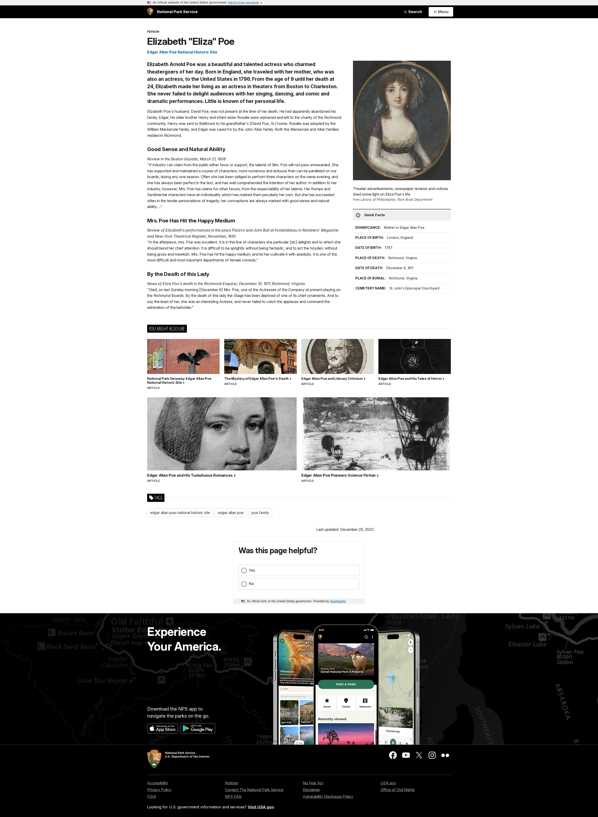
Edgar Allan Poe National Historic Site (182, 52)
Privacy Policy (159, 789)
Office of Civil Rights (398, 789)
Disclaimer (311, 789)
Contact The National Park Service (254, 789)
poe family (260, 512)
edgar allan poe (231, 512)
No (251, 583)
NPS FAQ (233, 796)
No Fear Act (313, 783)
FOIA (151, 796)
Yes (252, 570)
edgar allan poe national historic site (180, 512)
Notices (231, 783)
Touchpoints (338, 601)
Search (414, 11)
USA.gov (388, 783)
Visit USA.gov (261, 807)
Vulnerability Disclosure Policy (328, 796)
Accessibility (157, 783)
